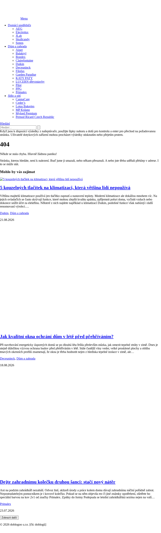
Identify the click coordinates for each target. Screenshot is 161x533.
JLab (19, 35)
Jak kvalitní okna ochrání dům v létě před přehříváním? (56, 336)
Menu (24, 18)
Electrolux (22, 32)
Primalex (21, 92)
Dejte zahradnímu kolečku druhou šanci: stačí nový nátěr (57, 481)
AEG (19, 28)
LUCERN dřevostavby (30, 81)
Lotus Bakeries (25, 106)
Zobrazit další (9, 517)
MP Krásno (23, 109)
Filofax (20, 71)
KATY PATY (24, 78)
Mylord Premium (26, 113)
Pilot (18, 85)
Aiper (19, 50)
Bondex (21, 57)
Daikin (20, 64)
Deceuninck (23, 67)
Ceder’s (20, 102)
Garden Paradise (26, 74)
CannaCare (23, 99)
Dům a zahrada (17, 46)
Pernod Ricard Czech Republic (35, 117)
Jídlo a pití (14, 95)
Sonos (19, 42)
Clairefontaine (24, 60)
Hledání (5, 123)
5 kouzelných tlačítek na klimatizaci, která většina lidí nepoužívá (65, 187)
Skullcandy (23, 39)
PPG (19, 88)
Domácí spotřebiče (19, 25)
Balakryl (21, 53)
